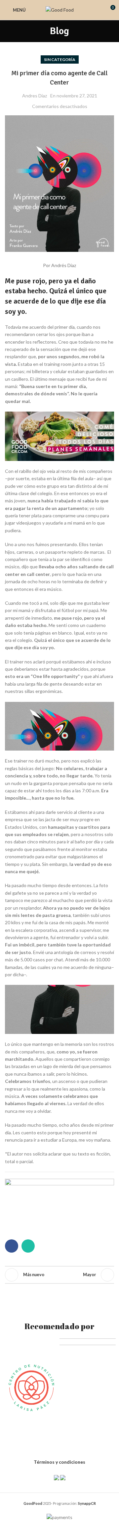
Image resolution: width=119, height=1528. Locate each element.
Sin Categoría (59, 59)
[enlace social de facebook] (11, 1246)
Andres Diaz (34, 95)
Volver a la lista (59, 1274)
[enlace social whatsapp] (28, 1246)
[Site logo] (60, 9)
